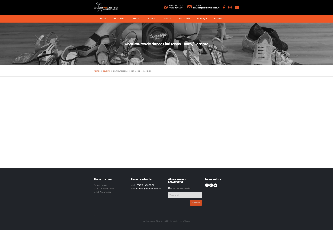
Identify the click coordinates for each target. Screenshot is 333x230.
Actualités (184, 18)
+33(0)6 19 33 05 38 (145, 185)
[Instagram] (230, 7)
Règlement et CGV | (163, 221)
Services (167, 18)
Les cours (118, 18)
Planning (135, 18)
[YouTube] (237, 7)
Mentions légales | (149, 221)
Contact (219, 18)
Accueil (97, 71)
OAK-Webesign (184, 221)
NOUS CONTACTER (176, 6)
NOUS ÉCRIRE (198, 6)
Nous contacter (197, 143)
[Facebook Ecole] (224, 7)
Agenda (152, 18)
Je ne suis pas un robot (180, 188)
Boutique (202, 18)
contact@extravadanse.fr (206, 8)
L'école (102, 18)
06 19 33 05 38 (176, 8)
